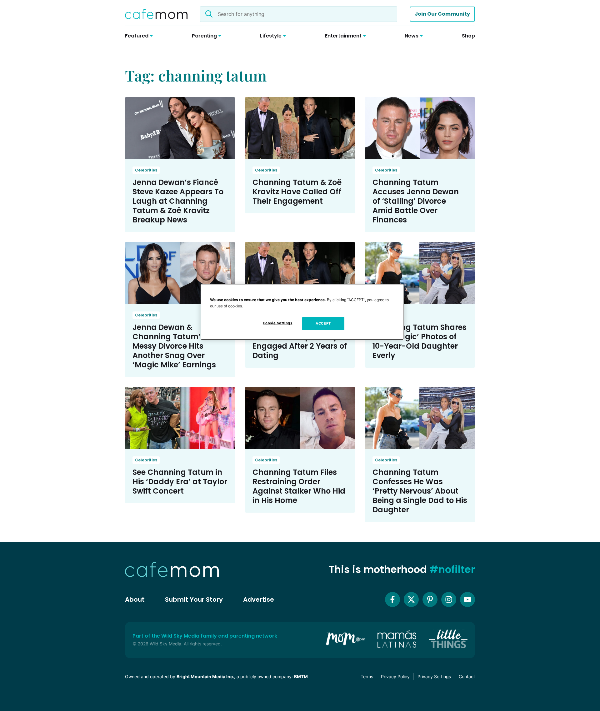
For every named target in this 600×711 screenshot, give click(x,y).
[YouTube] (467, 599)
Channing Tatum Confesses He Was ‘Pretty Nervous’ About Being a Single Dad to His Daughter (419, 491)
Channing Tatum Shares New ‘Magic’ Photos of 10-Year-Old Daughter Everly (419, 341)
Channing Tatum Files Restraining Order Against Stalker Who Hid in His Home (298, 486)
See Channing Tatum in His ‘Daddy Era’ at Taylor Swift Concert (179, 481)
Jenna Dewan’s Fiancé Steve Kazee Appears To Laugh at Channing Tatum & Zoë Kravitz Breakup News (177, 201)
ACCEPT (323, 323)
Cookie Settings (277, 323)
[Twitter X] (411, 599)
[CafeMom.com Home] (156, 14)
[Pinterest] (430, 599)
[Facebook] (392, 599)
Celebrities (146, 170)
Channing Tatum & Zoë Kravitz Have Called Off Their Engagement (297, 191)
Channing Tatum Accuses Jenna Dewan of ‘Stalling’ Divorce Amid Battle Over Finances (415, 201)
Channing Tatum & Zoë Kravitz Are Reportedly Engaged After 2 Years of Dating (299, 341)
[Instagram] (448, 599)
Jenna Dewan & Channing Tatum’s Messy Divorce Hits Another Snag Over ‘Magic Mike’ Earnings (174, 346)
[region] (302, 312)
